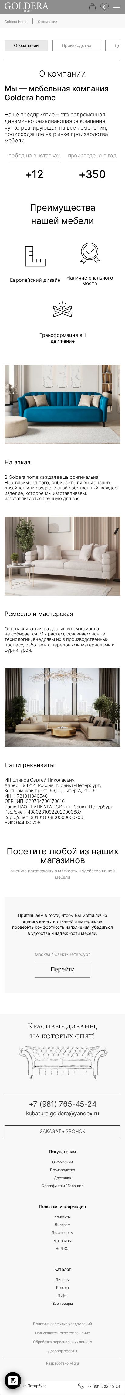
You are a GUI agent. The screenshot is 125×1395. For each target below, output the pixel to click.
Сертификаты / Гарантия (62, 1186)
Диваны (62, 1280)
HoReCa (62, 1248)
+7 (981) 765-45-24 (103, 1386)
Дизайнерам (62, 1233)
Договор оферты (62, 1351)
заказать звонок (63, 1131)
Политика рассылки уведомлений (62, 1324)
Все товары (62, 1303)
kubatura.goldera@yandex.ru (62, 1113)
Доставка (62, 1178)
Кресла (62, 1287)
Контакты (62, 1217)
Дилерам (62, 1225)
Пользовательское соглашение (62, 1333)
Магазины (62, 1241)
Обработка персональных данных (62, 1342)
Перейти (62, 969)
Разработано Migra (62, 1363)
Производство (76, 45)
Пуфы (63, 1295)
